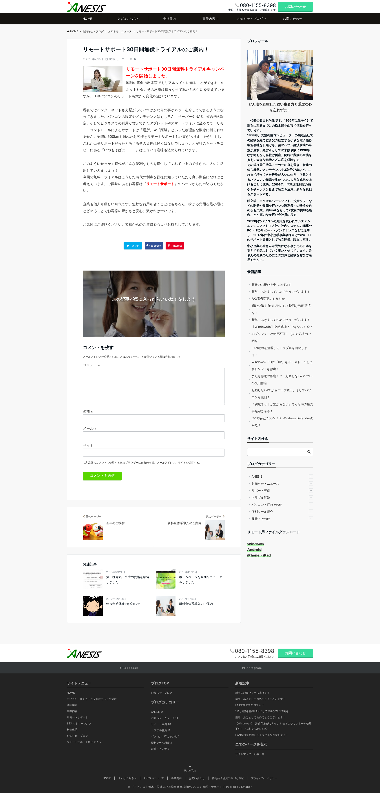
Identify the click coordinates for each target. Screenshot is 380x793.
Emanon (246, 786)
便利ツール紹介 (281, 511)
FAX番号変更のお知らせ (268, 298)
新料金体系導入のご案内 (196, 604)
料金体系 (72, 729)
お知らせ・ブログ (250, 18)
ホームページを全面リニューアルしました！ (200, 579)
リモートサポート (77, 717)
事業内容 (209, 18)
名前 (88, 411)
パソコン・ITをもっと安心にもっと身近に (92, 698)
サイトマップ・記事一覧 (249, 754)
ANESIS (281, 476)
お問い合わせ (295, 6)
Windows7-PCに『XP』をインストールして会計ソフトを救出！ (282, 365)
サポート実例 (282, 490)
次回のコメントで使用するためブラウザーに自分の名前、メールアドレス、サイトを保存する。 (145, 462)
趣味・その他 (281, 518)
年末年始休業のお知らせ (123, 604)
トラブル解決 (282, 497)
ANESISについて (154, 778)
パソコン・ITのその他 (281, 504)
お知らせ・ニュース (120, 59)
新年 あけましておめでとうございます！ (281, 291)
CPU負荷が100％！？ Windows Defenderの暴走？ (282, 421)
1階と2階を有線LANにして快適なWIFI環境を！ (281, 309)
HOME (87, 18)
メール (89, 428)
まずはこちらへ (128, 18)
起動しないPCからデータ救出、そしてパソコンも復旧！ (281, 393)
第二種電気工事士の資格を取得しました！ (127, 579)
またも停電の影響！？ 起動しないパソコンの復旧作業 (282, 379)
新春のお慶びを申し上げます (272, 284)
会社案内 (169, 18)
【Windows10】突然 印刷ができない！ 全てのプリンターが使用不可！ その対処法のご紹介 (282, 334)
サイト (88, 445)
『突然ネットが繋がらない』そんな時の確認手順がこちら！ (282, 407)
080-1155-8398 (254, 651)
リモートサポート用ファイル (84, 742)
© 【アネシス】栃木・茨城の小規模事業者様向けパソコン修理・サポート (175, 786)
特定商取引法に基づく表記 (228, 778)
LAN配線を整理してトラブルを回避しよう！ (279, 351)
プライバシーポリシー (264, 778)
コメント (91, 365)
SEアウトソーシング (79, 723)
